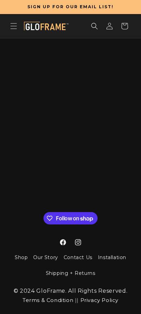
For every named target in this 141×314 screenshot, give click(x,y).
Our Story (45, 257)
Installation (112, 257)
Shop (21, 257)
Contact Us (78, 257)
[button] (13, 26)
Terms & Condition (48, 300)
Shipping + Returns (70, 273)
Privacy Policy (99, 300)
